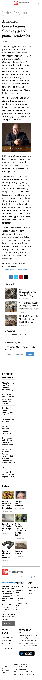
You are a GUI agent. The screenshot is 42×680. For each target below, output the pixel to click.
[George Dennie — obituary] (21, 495)
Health (29, 593)
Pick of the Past (21, 603)
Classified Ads (19, 672)
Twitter (26, 334)
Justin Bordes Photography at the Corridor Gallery (27, 292)
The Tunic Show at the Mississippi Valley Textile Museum (28, 319)
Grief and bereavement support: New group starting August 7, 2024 (8, 472)
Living (30, 582)
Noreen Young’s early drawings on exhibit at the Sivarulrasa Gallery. (29, 306)
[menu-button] (4, 3)
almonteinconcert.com (16, 269)
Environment (6, 640)
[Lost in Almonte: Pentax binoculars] (8, 545)
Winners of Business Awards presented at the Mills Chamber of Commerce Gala (8, 456)
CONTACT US (29, 674)
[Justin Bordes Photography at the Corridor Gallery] (11, 293)
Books (18, 595)
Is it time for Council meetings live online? (7, 411)
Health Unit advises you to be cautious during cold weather (8, 398)
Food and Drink (32, 587)
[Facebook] (11, 277)
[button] (38, 3)
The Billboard (31, 672)
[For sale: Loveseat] (21, 545)
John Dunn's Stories (20, 599)
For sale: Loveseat (19, 552)
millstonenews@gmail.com (13, 582)
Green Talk (6, 643)
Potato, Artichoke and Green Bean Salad (7, 504)
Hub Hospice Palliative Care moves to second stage (8, 441)
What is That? (7, 649)
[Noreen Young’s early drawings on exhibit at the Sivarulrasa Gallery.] (11, 306)
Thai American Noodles (8, 420)
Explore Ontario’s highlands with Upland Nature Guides (20, 529)
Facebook (13, 334)
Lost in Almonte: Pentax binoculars (6, 554)
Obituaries (31, 596)
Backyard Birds (7, 637)
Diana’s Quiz (18, 674)
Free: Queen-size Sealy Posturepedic (7, 527)
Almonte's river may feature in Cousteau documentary (8, 386)
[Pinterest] (21, 277)
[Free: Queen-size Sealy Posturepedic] (8, 518)
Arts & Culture (7, 12)
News (16, 664)
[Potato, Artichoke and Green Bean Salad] (8, 495)
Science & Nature (7, 631)
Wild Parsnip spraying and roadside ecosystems (7, 429)
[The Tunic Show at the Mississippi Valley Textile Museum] (11, 320)
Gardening (31, 590)
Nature (4, 646)
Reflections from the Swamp (20, 608)
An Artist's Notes (19, 592)
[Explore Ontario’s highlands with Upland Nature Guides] (21, 518)
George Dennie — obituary (19, 503)
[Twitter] (16, 277)
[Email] (26, 277)
